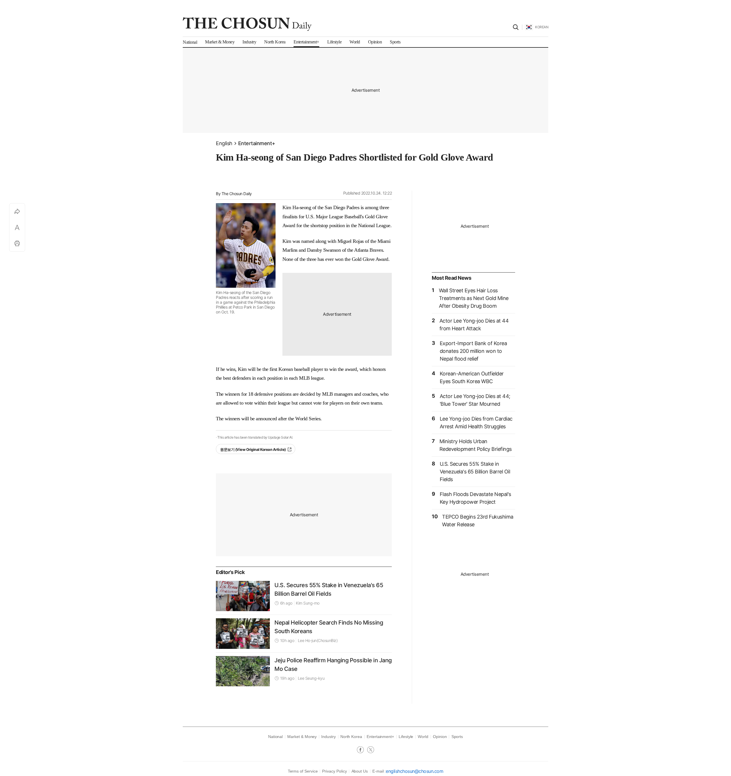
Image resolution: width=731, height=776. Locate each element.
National (275, 736)
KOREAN (541, 27)
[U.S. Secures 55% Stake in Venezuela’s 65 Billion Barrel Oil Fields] (243, 596)
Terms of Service (303, 771)
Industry (328, 736)
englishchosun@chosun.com (414, 771)
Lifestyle (406, 736)
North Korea (351, 736)
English (224, 143)
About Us (360, 771)
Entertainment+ (256, 143)
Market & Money (302, 736)
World (423, 736)
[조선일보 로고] (247, 24)
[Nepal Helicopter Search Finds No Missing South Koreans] (243, 633)
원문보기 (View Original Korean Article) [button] (253, 449)
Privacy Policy (334, 771)
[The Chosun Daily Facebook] (362, 750)
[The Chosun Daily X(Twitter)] (370, 750)
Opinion (440, 736)
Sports (457, 736)
